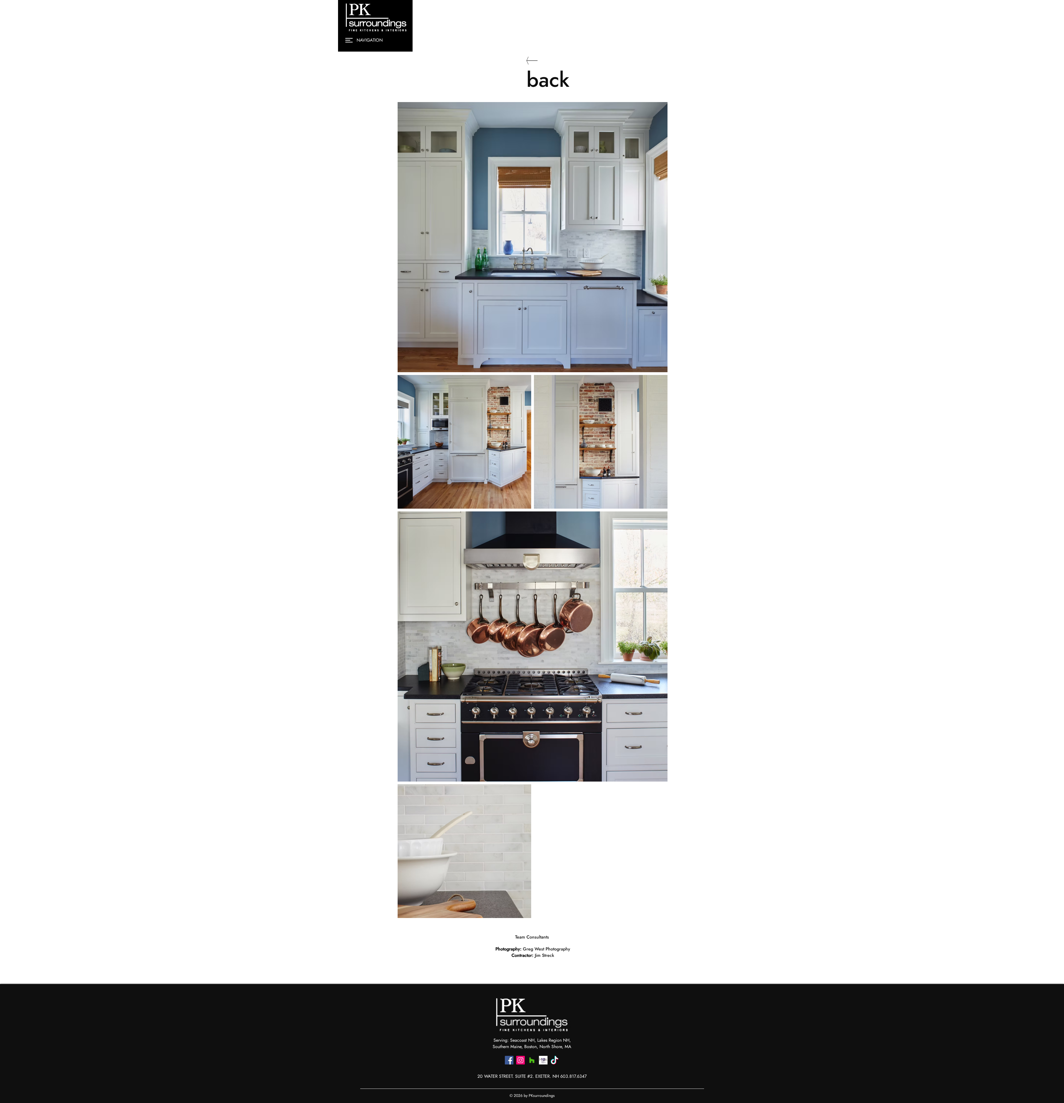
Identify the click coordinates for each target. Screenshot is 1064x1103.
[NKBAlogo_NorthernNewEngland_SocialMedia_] (543, 1060)
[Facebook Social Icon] (509, 1060)
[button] (349, 40)
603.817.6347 (573, 1076)
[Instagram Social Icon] (520, 1060)
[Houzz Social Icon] (532, 1060)
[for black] (554, 1060)
